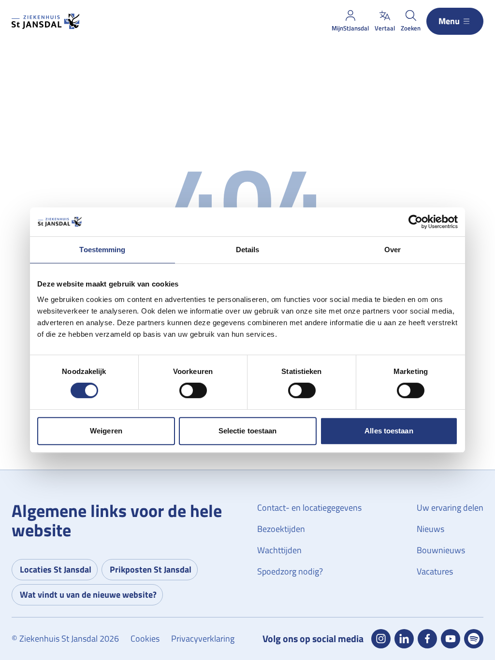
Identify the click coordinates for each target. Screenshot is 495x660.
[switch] (193, 390)
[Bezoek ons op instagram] (381, 638)
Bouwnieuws (441, 550)
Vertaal (385, 28)
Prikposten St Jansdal (150, 569)
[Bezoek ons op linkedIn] (404, 638)
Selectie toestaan (247, 431)
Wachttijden (279, 550)
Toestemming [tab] (102, 249)
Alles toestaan (388, 431)
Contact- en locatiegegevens (309, 507)
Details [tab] (248, 249)
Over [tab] (392, 249)
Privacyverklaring (202, 638)
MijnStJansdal (350, 28)
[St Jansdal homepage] (45, 21)
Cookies (145, 638)
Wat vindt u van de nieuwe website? (88, 594)
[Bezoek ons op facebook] (427, 638)
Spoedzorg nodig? (290, 571)
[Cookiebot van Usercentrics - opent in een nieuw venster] (415, 222)
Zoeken (411, 28)
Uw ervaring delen (450, 507)
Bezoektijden (281, 528)
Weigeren (106, 431)
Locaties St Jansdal (55, 569)
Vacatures (435, 571)
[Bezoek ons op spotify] (473, 638)
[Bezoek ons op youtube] (450, 638)
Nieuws (430, 528)
